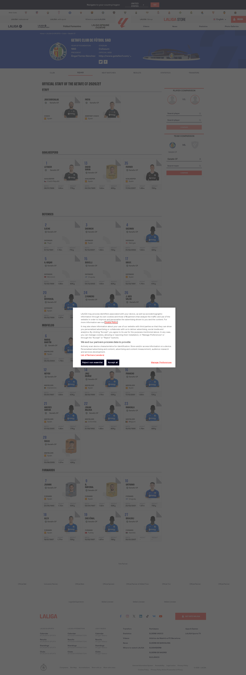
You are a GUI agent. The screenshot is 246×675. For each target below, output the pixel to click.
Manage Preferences (161, 362)
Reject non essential (92, 362)
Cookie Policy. (111, 322)
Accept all (113, 362)
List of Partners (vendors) (92, 355)
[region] (124, 337)
